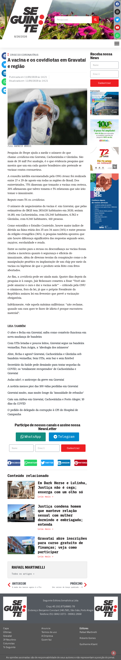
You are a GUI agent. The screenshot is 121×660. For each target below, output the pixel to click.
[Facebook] (117, 4)
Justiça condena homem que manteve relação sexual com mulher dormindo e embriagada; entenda (60, 515)
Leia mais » (45, 496)
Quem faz (46, 639)
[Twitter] (117, 19)
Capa (6, 628)
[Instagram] (117, 12)
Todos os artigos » (23, 574)
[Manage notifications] (113, 653)
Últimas (7, 632)
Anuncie (45, 628)
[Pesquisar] (95, 19)
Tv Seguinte (9, 647)
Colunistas (9, 643)
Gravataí (7, 636)
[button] (5, 55)
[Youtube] (117, 27)
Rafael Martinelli (88, 632)
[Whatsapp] (117, 35)
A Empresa (47, 636)
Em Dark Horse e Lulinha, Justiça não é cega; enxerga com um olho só (62, 487)
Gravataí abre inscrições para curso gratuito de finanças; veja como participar (62, 545)
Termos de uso (49, 632)
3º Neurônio (9, 639)
